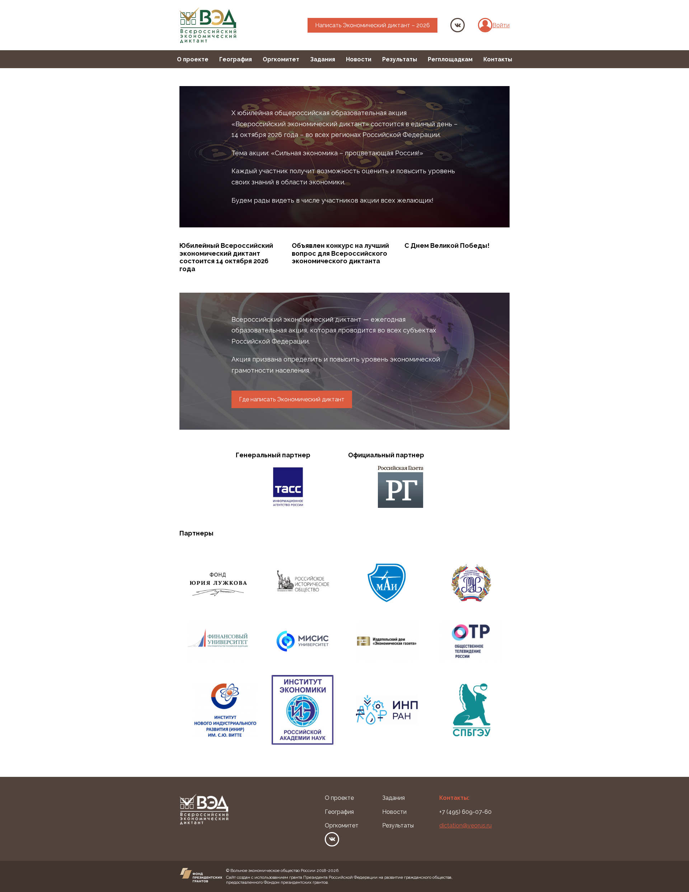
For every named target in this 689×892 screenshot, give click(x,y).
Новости (358, 59)
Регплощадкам (450, 59)
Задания (322, 59)
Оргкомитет (281, 59)
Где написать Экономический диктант (291, 399)
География (235, 59)
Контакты (497, 59)
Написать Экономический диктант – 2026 (372, 25)
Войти (501, 25)
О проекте (192, 59)
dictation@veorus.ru (465, 825)
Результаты (399, 59)
